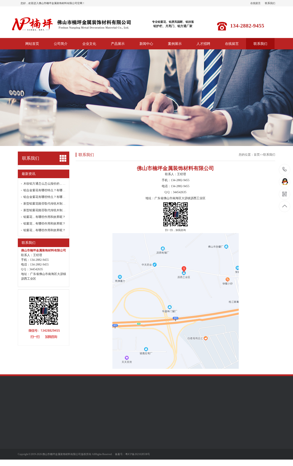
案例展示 (175, 44)
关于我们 (25, 425)
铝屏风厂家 (61, 404)
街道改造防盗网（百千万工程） (61, 443)
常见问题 (83, 448)
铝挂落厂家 (97, 404)
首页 (257, 154)
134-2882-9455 (284, 169)
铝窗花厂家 (43, 404)
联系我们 (270, 3)
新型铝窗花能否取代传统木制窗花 (45, 203)
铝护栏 (52, 454)
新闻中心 (146, 44)
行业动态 (83, 441)
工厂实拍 (24, 441)
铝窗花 (52, 435)
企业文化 (89, 44)
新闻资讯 (84, 425)
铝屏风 (52, 448)
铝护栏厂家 (79, 404)
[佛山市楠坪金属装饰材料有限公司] (71, 32)
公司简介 (61, 44)
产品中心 (54, 425)
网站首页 (32, 44)
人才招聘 (203, 44)
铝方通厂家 (115, 404)
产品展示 (118, 44)
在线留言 (255, 3)
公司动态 (83, 435)
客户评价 (24, 435)
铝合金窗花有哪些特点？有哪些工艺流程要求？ (54, 190)
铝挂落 (52, 461)
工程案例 (113, 435)
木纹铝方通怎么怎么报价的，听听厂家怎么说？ (54, 183)
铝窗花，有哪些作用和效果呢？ (44, 217)
